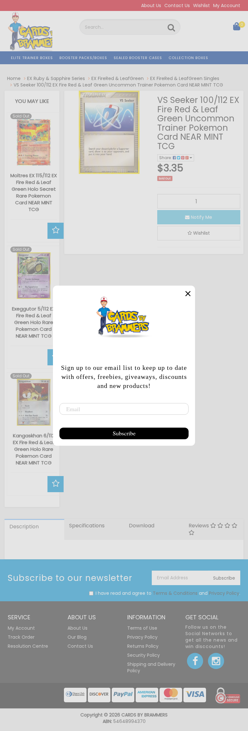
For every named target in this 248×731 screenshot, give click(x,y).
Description (24, 526)
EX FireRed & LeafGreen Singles (184, 78)
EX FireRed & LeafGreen (117, 78)
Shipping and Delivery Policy (151, 667)
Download (141, 525)
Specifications (87, 525)
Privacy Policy (224, 593)
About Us (151, 5)
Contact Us (177, 5)
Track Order (21, 637)
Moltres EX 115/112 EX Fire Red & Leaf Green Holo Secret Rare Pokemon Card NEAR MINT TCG (33, 192)
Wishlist (201, 5)
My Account (226, 5)
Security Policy (143, 655)
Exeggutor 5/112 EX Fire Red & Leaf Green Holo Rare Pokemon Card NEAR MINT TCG (33, 322)
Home (14, 78)
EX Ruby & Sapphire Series (56, 78)
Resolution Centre (28, 646)
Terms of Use (142, 628)
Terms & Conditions (175, 593)
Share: (166, 157)
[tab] (34, 529)
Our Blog (77, 637)
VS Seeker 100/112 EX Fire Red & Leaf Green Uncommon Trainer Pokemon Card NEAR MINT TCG (118, 85)
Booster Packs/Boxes (83, 57)
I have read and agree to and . (168, 593)
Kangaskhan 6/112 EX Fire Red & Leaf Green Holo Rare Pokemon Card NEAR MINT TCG (34, 449)
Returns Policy (143, 646)
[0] (236, 28)
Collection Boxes (188, 57)
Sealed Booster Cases (138, 57)
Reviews (199, 525)
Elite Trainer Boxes (32, 57)
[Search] (171, 27)
